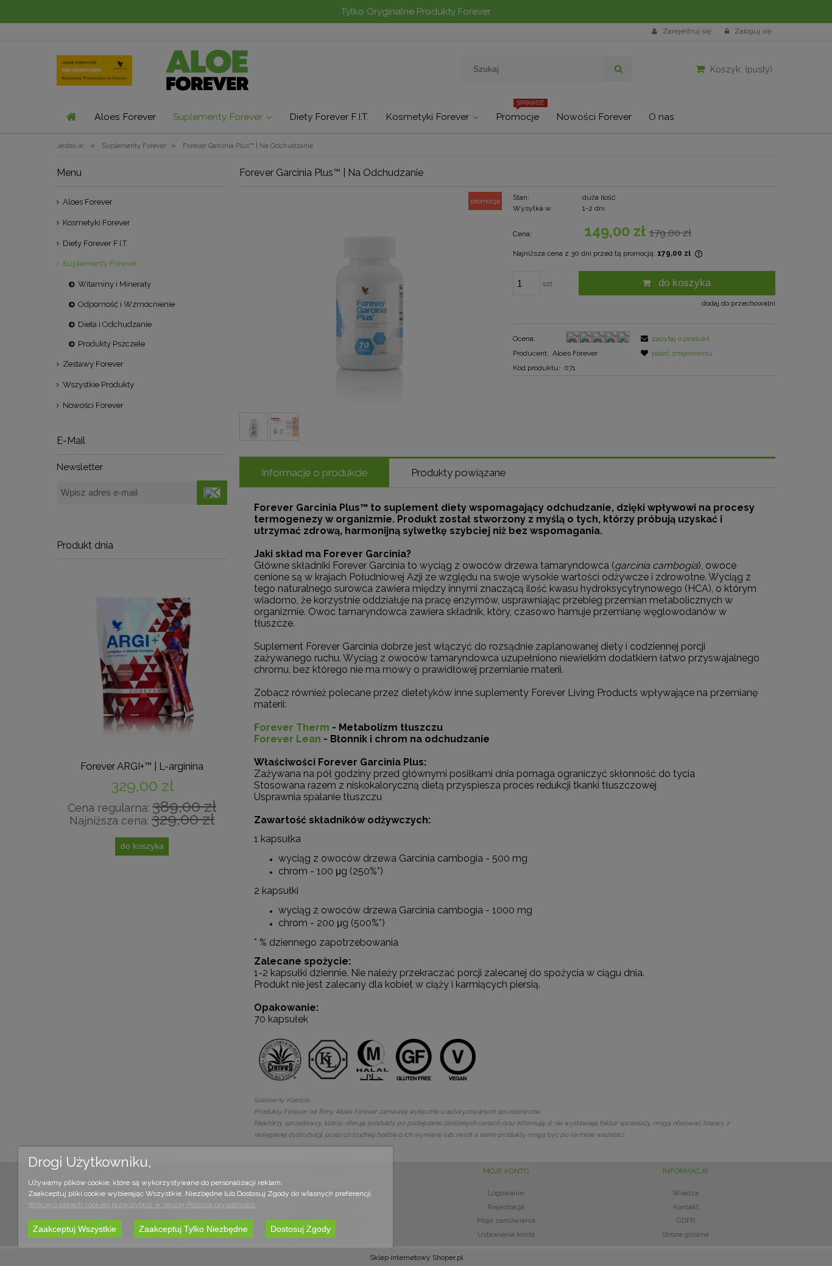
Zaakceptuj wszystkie (74, 1229)
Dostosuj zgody (300, 1229)
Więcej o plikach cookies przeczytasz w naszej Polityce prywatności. (142, 1204)
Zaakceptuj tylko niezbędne (193, 1229)
